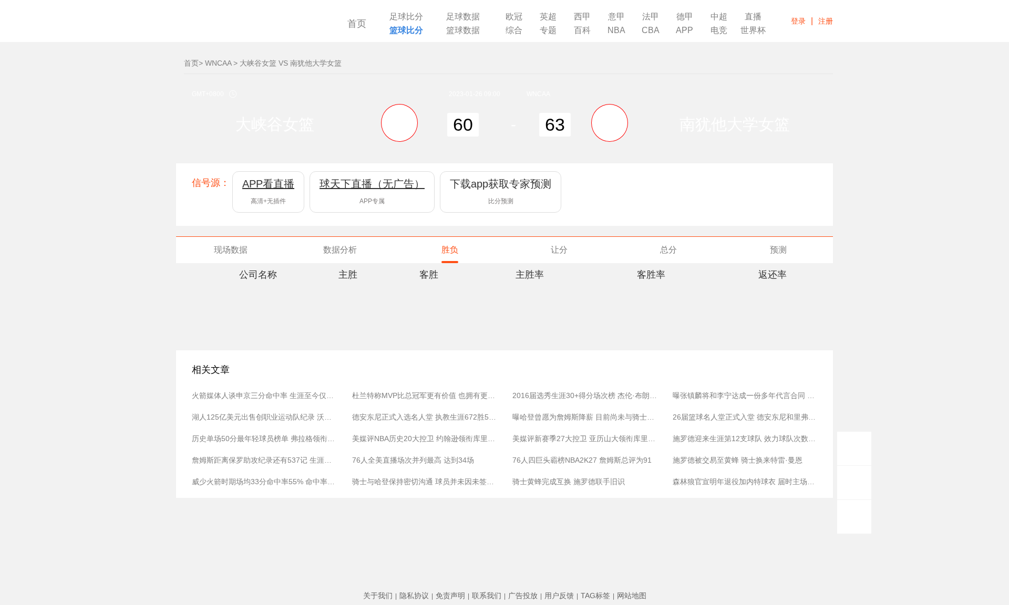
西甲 (582, 17)
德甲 (684, 17)
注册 (825, 21)
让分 (559, 249)
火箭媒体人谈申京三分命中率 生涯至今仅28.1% (264, 395)
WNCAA (218, 63)
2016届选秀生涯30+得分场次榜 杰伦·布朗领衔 (584, 395)
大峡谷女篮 (274, 124)
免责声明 (450, 595)
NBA (616, 30)
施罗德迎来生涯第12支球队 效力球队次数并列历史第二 (745, 438)
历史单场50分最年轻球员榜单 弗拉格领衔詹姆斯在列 (264, 438)
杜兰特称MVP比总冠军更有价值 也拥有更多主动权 (424, 395)
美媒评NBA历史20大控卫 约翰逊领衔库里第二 (424, 438)
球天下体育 (248, 25)
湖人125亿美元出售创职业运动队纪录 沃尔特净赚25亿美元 (264, 417)
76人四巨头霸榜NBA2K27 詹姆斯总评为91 (582, 460)
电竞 (719, 30)
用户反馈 (559, 595)
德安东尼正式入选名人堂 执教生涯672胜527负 (424, 417)
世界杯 (753, 30)
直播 (753, 17)
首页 (356, 23)
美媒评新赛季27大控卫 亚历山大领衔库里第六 (584, 438)
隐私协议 (414, 595)
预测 (778, 249)
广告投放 (523, 595)
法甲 (650, 17)
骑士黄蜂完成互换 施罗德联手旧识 (568, 481)
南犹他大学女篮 (734, 124)
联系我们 (486, 595)
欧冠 (514, 17)
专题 (548, 30)
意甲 (616, 17)
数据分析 (340, 249)
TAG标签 (595, 595)
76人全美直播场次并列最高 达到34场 (413, 460)
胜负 (449, 249)
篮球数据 (463, 30)
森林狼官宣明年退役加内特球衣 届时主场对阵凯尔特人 (745, 481)
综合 (514, 30)
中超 (719, 17)
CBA (651, 30)
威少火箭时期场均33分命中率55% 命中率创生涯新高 (264, 481)
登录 (798, 21)
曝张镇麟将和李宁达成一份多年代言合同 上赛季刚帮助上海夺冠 (745, 395)
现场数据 (231, 249)
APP (684, 30)
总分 (668, 249)
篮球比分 (406, 30)
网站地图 (631, 595)
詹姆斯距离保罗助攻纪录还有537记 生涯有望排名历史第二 (264, 460)
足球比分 (406, 17)
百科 (582, 30)
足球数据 (463, 17)
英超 (548, 17)
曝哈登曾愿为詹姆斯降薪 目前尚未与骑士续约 (584, 417)
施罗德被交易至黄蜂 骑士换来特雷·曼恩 (737, 460)
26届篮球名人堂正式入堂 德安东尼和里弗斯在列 (745, 417)
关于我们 (378, 595)
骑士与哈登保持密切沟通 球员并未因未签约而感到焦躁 (424, 481)
